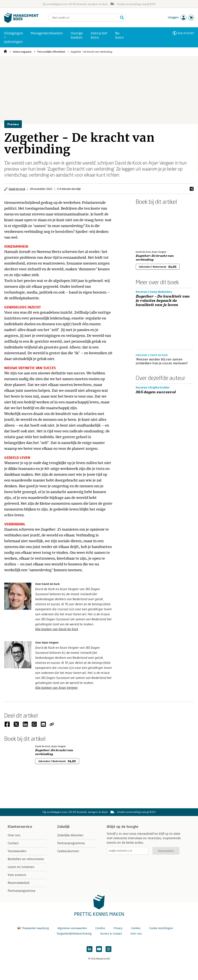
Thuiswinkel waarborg (35, 928)
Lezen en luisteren (21, 867)
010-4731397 (186, 33)
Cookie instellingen (161, 928)
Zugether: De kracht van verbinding (155, 258)
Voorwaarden (17, 851)
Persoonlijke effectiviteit (51, 51)
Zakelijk (63, 827)
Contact (13, 843)
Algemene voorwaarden (72, 928)
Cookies (136, 928)
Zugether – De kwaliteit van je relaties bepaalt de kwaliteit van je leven (163, 300)
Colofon (100, 928)
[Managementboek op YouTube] (99, 949)
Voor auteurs (17, 875)
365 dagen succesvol (156, 392)
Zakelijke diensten (70, 835)
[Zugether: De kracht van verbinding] (149, 226)
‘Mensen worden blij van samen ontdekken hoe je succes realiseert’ (162, 361)
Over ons (14, 835)
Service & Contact (111, 933)
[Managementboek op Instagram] (108, 949)
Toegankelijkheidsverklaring (74, 933)
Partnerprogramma (21, 891)
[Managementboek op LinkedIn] (89, 949)
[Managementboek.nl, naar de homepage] (21, 22)
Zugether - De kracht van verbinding (91, 51)
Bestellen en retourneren (26, 859)
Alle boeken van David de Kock (56, 629)
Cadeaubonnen (68, 851)
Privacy (118, 928)
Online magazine (22, 51)
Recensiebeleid (18, 883)
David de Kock (17, 188)
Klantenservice (20, 827)
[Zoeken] (122, 17)
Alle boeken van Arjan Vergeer (56, 688)
